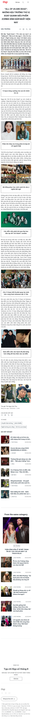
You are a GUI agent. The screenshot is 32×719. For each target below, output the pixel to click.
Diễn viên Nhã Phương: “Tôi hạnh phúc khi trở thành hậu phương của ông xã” (22, 577)
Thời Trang (14, 442)
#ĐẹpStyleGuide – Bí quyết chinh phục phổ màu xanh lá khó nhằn (20, 483)
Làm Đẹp (13, 453)
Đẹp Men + (14, 474)
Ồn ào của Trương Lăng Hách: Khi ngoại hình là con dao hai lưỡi (21, 563)
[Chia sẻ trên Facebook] (20, 29)
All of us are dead (21, 427)
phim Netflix (18, 423)
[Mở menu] (28, 2)
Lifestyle (14, 496)
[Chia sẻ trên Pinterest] (23, 29)
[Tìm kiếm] (23, 2)
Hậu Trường (5, 29)
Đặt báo (18, 2)
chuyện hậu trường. (7, 423)
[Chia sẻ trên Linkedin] (30, 29)
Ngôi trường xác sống (7, 427)
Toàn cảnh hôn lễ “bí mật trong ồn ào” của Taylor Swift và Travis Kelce (17, 551)
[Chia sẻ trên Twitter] (27, 29)
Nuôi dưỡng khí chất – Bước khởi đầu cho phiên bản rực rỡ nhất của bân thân (21, 494)
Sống (12, 463)
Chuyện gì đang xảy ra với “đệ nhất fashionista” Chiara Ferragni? (21, 592)
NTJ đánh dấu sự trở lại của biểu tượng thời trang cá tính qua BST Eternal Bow (20, 439)
